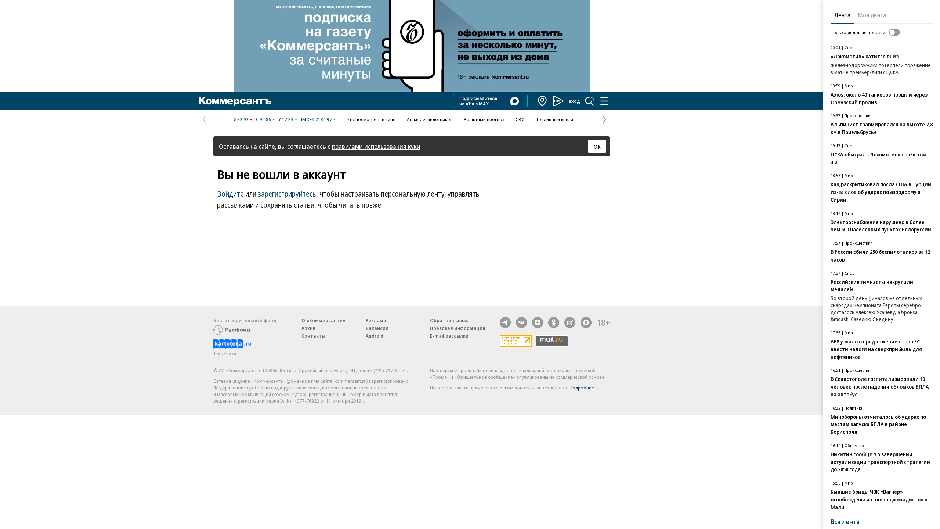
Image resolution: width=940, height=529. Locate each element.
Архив (308, 328)
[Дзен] (537, 322)
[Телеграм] (505, 322)
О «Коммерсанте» (323, 320)
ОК (597, 146)
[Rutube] (569, 322)
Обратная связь (449, 320)
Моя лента (872, 15)
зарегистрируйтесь (287, 194)
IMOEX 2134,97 (316, 119)
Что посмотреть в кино (371, 119)
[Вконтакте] (521, 322)
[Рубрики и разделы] (604, 101)
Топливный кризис (555, 119)
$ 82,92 (241, 119)
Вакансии (377, 328)
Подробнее (582, 387)
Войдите (230, 194)
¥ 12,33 (285, 119)
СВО (520, 119)
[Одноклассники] (553, 322)
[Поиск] (589, 101)
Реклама (376, 320)
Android (374, 335)
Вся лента (845, 522)
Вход (574, 101)
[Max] (586, 322)
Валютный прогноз (484, 119)
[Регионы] (542, 101)
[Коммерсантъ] (235, 101)
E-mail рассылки (449, 335)
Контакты (313, 335)
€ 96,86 (263, 119)
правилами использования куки (376, 146)
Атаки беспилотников (430, 119)
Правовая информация (457, 328)
